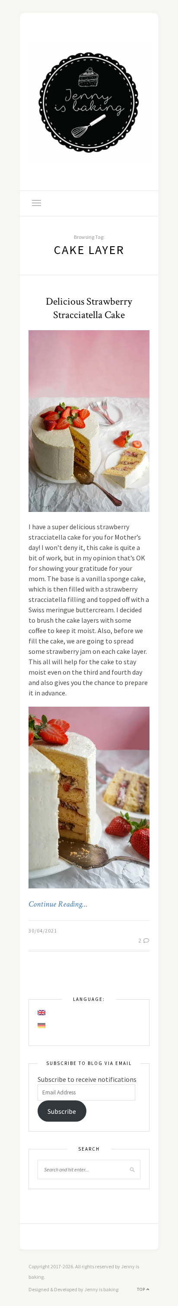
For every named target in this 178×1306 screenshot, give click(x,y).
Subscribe (62, 1111)
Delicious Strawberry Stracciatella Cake (89, 308)
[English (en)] (42, 1012)
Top (141, 1289)
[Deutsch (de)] (42, 1025)
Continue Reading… (58, 904)
